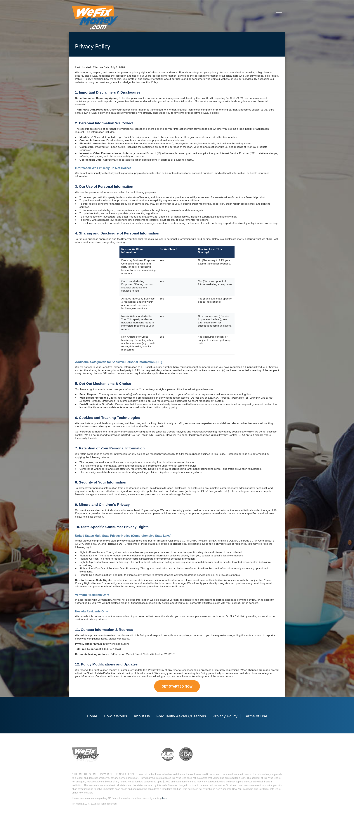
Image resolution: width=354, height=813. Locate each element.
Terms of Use (255, 716)
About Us (142, 716)
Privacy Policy (225, 716)
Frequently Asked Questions (181, 716)
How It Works (115, 716)
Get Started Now (177, 686)
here (164, 798)
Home (92, 716)
